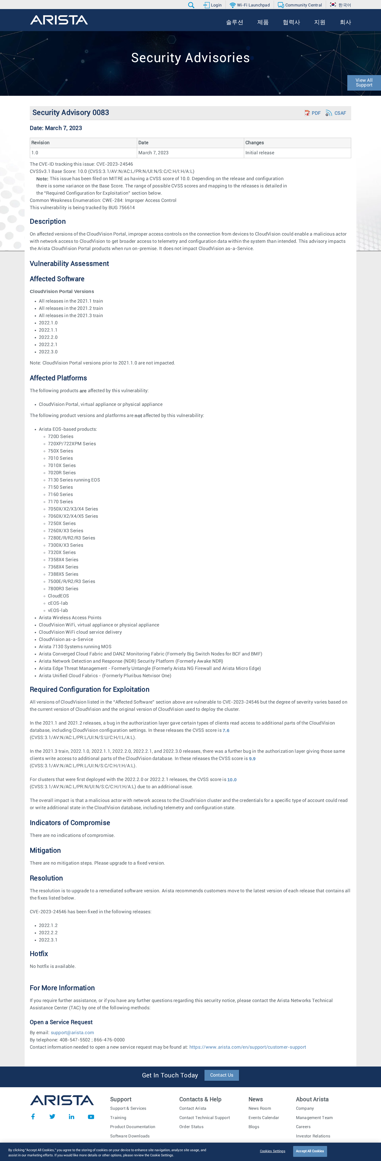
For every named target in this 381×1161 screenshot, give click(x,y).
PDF (316, 113)
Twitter (52, 1116)
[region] (190, 1152)
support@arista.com (72, 1033)
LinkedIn (71, 1116)
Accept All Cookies (310, 1151)
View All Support (364, 82)
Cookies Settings (272, 1151)
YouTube (91, 1116)
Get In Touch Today (170, 1075)
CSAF (340, 113)
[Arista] (59, 20)
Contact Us (222, 1075)
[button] (192, 5)
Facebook (33, 1116)
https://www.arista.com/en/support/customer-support (247, 1047)
